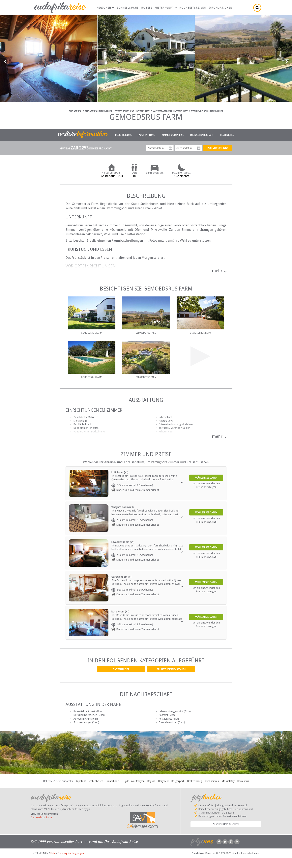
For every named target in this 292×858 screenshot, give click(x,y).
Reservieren (227, 135)
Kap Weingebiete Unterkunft (170, 111)
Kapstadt (81, 781)
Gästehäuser (121, 669)
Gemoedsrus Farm (41, 817)
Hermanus (243, 781)
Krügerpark (177, 781)
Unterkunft (164, 7)
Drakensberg (194, 781)
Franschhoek (113, 781)
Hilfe (53, 853)
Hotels (147, 7)
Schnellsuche (128, 7)
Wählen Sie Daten (206, 477)
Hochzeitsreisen (193, 7)
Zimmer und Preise (173, 135)
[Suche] (257, 8)
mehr (217, 271)
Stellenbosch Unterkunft (207, 111)
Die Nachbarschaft (202, 135)
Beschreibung (123, 135)
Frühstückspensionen (171, 669)
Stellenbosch (96, 781)
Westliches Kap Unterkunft (132, 111)
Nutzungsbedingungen (71, 853)
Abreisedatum (198, 148)
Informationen (220, 7)
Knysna (151, 781)
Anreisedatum (170, 148)
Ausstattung (147, 135)
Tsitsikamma (212, 781)
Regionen (104, 7)
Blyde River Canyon (134, 781)
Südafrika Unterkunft (98, 111)
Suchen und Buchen (226, 824)
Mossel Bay (228, 781)
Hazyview (163, 781)
